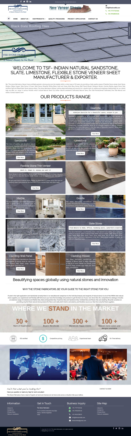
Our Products (39, 19)
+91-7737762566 (77, 408)
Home (15, 19)
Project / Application (76, 19)
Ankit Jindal (51, 430)
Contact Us (93, 19)
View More (95, 134)
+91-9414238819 (76, 414)
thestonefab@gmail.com (78, 420)
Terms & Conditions (13, 414)
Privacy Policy (11, 412)
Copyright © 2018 (46, 429)
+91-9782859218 (77, 411)
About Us (25, 19)
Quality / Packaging (57, 19)
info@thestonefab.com (78, 417)
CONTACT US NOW (105, 389)
